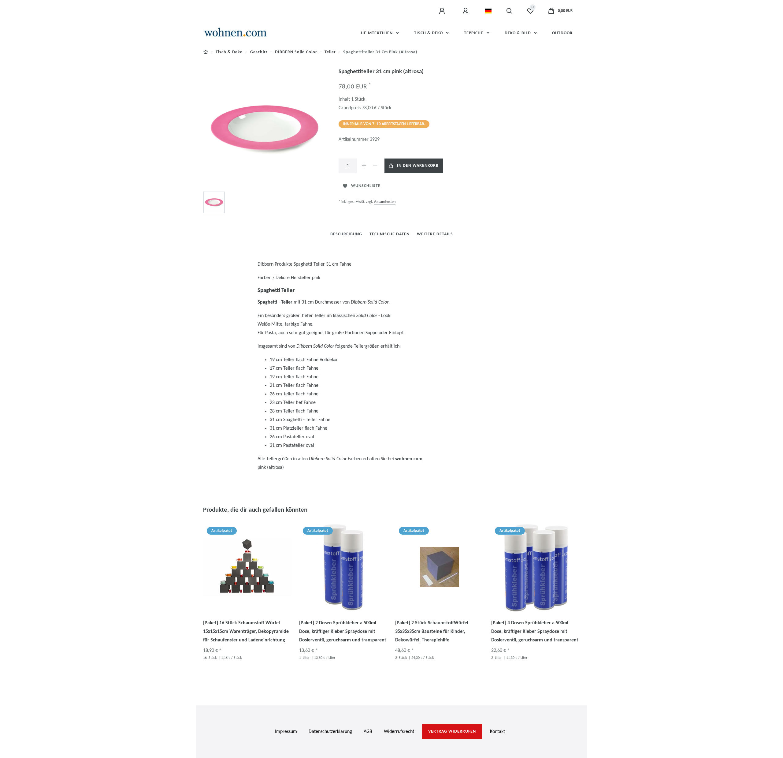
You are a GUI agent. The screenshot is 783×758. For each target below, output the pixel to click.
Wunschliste (365, 186)
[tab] (346, 234)
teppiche (474, 33)
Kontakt (497, 731)
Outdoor (562, 33)
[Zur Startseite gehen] (205, 53)
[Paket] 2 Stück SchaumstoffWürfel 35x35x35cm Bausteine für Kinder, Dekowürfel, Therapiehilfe (431, 632)
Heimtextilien (377, 33)
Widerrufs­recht (399, 731)
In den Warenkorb (418, 165)
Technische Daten (389, 234)
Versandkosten (384, 202)
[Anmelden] (443, 11)
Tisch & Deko (429, 33)
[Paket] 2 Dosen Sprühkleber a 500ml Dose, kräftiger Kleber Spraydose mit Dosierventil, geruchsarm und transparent (342, 632)
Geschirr (259, 52)
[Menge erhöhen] (364, 166)
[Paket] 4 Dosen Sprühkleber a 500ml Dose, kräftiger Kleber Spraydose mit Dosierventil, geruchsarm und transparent (534, 632)
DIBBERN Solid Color (296, 52)
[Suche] (509, 11)
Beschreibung (346, 234)
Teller (330, 52)
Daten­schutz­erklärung (330, 731)
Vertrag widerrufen (452, 731)
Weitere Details (435, 234)
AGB (368, 731)
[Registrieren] (466, 11)
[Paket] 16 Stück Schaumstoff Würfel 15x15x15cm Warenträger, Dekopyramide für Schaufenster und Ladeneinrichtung (246, 632)
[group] (247, 567)
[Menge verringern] (375, 166)
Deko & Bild (518, 33)
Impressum (286, 731)
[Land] (488, 11)
